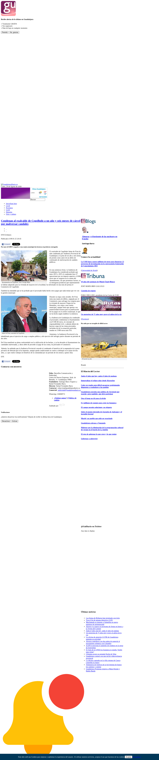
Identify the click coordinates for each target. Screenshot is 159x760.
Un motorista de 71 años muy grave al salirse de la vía (101, 314)
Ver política (137, 757)
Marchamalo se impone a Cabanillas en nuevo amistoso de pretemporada (102, 623)
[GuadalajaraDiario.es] (9, 184)
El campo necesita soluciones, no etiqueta (96, 407)
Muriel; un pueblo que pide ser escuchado (96, 418)
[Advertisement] (11, 71)
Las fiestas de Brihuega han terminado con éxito (103, 618)
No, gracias (14, 32)
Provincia (85, 319)
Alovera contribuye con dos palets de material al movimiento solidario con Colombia (103, 642)
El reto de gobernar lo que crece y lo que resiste (99, 434)
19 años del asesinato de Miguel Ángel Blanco (98, 282)
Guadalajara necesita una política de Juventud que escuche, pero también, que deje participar (100, 393)
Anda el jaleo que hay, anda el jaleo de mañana (99, 376)
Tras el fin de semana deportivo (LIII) (99, 620)
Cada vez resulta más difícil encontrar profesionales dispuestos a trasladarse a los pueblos (100, 386)
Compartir (7, 244)
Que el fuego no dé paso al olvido (93, 398)
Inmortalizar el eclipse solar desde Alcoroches (98, 381)
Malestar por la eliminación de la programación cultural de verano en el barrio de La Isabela (102, 429)
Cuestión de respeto (88, 291)
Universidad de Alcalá (89, 270)
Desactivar (6, 421)
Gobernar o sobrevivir (89, 439)
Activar (14, 421)
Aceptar (128, 757)
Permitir (5, 32)
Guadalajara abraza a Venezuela (93, 423)
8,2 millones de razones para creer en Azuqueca (98, 403)
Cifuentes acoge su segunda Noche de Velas (101, 654)
